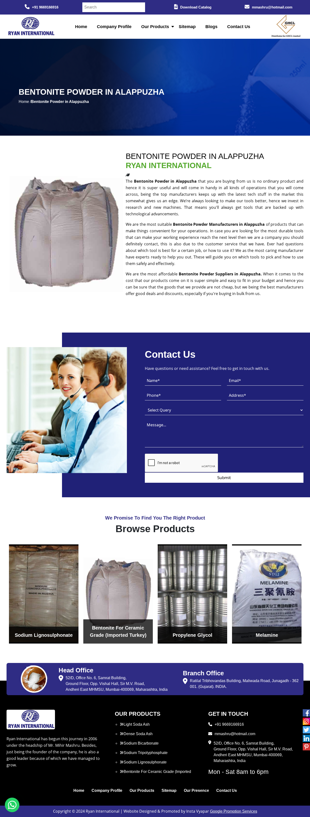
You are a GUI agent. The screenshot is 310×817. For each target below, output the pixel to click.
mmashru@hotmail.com (272, 7)
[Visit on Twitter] (306, 729)
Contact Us (238, 26)
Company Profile (114, 26)
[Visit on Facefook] (306, 712)
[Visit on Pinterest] (306, 746)
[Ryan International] (31, 26)
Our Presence (196, 790)
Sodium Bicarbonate (141, 743)
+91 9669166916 (45, 7)
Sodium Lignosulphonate (145, 762)
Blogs (211, 26)
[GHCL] (286, 27)
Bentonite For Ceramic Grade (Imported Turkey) (155, 774)
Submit (224, 477)
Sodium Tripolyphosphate (146, 753)
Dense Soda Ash (138, 734)
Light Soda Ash (137, 724)
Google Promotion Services (233, 811)
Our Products (155, 26)
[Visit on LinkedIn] (306, 738)
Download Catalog (195, 7)
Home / (25, 102)
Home (81, 26)
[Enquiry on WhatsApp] (12, 805)
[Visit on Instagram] (306, 721)
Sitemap (187, 26)
